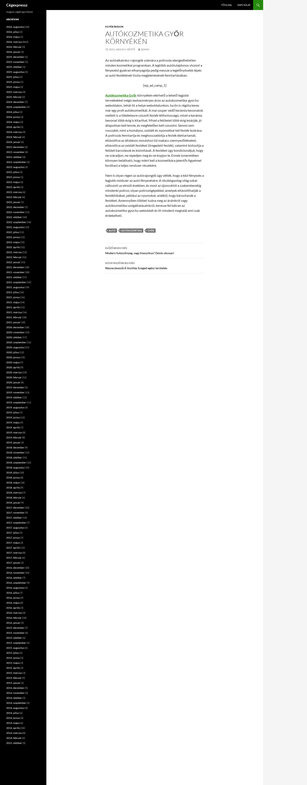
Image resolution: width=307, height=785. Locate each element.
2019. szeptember (16, 402)
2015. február (14, 677)
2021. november (15, 272)
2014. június (13, 717)
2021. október (14, 277)
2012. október (14, 743)
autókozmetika (131, 230)
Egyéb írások (114, 26)
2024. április (13, 127)
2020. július (12, 352)
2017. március (14, 552)
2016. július (12, 592)
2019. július (12, 412)
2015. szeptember (16, 642)
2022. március (14, 252)
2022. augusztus (15, 227)
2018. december (15, 447)
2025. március (14, 91)
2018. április (13, 487)
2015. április (13, 667)
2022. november (15, 212)
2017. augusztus (15, 527)
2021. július (12, 292)
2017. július (12, 532)
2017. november (15, 512)
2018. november (15, 452)
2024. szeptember (16, 107)
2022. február (14, 257)
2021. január (13, 322)
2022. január (13, 262)
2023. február (14, 197)
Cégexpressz (16, 5)
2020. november (15, 332)
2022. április (13, 247)
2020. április (13, 367)
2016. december (15, 567)
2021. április (13, 307)
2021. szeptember (16, 282)
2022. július (12, 232)
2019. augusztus (15, 407)
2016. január (13, 622)
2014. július (12, 712)
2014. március (14, 733)
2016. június (13, 597)
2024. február (14, 137)
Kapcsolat (243, 5)
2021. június (13, 297)
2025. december (15, 56)
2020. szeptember (16, 342)
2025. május (13, 86)
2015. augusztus (15, 647)
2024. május (13, 122)
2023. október (14, 157)
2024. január (13, 142)
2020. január (13, 382)
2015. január (13, 682)
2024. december (15, 101)
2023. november (15, 152)
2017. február (14, 557)
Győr (151, 230)
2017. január (13, 562)
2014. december (15, 687)
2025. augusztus (15, 71)
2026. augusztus (15, 26)
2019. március (14, 432)
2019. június (13, 417)
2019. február (14, 437)
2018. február (14, 497)
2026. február (14, 46)
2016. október (14, 577)
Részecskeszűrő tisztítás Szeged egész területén (136, 265)
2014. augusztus (15, 707)
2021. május (13, 302)
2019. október (14, 397)
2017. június (13, 537)
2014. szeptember (16, 702)
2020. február (14, 377)
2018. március (14, 492)
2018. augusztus (15, 467)
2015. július (12, 652)
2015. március (14, 672)
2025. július (12, 76)
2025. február (14, 96)
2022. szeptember (16, 222)
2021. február (14, 317)
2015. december (15, 627)
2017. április (13, 547)
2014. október (14, 697)
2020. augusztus (15, 347)
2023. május (13, 182)
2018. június (13, 477)
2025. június (13, 81)
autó (112, 230)
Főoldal (226, 5)
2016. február (14, 617)
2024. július (12, 112)
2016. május (13, 602)
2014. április (13, 727)
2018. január (13, 502)
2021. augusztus (15, 287)
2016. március (14, 612)
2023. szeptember (16, 162)
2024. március (14, 132)
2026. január (13, 51)
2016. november (15, 572)
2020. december (15, 327)
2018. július (12, 472)
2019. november (15, 392)
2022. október (14, 217)
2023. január (13, 202)
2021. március (14, 312)
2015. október (14, 637)
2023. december (15, 147)
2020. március (14, 372)
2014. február (14, 738)
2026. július (12, 31)
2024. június (13, 117)
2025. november (15, 61)
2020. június (13, 357)
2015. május (13, 662)
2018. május (13, 482)
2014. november (15, 692)
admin (145, 49)
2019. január (13, 442)
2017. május (13, 542)
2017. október (14, 517)
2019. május (13, 422)
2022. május (13, 242)
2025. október (14, 66)
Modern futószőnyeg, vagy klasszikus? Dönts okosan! (139, 250)
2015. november (15, 632)
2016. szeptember (16, 582)
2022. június (13, 237)
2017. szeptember (16, 522)
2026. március (14, 41)
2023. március (14, 192)
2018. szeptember (16, 462)
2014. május (13, 722)
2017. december (15, 507)
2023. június (13, 177)
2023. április (13, 187)
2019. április (13, 427)
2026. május (13, 36)
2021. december (15, 267)
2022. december (15, 207)
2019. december (15, 387)
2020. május (13, 362)
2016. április (13, 607)
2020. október (14, 337)
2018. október (14, 457)
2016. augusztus (15, 587)
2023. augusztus (15, 167)
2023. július (12, 172)
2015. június (13, 657)
